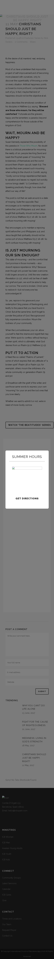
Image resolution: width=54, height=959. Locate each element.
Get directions (27, 498)
